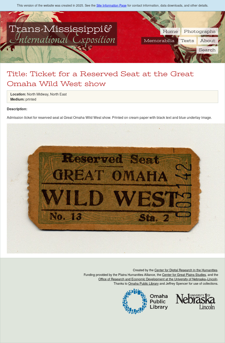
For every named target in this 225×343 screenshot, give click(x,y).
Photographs (200, 31)
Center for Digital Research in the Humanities (185, 270)
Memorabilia (159, 40)
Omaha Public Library (143, 283)
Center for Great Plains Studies (184, 274)
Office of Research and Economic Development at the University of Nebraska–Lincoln (157, 279)
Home (170, 31)
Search (207, 50)
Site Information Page (111, 5)
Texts (187, 40)
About (208, 40)
